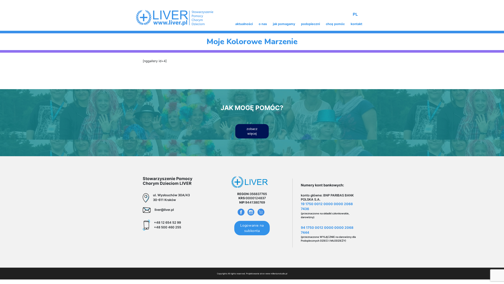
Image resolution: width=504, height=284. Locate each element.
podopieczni (310, 24)
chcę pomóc (335, 24)
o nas (263, 24)
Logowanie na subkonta (252, 228)
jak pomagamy (284, 24)
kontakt (356, 24)
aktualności (244, 24)
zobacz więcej (252, 131)
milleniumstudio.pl (279, 273)
